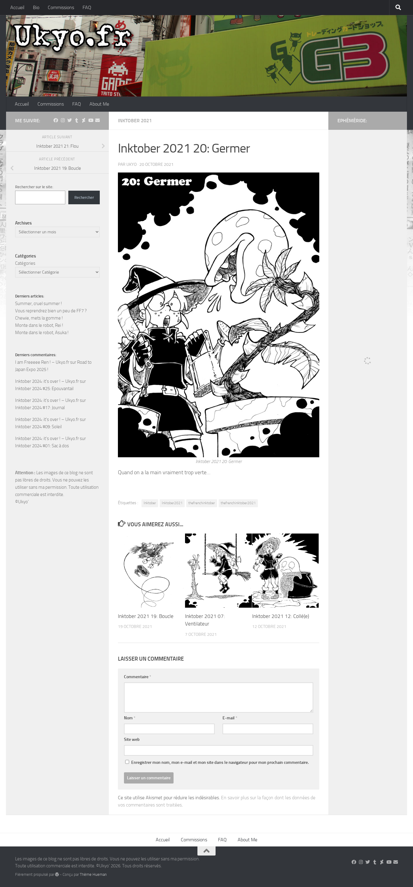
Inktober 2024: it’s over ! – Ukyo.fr (47, 381)
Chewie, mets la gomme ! (39, 318)
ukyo (131, 164)
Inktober (150, 503)
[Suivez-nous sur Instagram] (62, 120)
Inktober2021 (172, 503)
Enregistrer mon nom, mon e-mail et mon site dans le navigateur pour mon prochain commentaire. (220, 762)
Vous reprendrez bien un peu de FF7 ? (51, 311)
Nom (129, 718)
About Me (99, 104)
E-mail (230, 718)
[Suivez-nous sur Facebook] (56, 120)
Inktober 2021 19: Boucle (146, 616)
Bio (36, 7)
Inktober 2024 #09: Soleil (38, 426)
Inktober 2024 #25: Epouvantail (44, 388)
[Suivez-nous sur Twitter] (69, 120)
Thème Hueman (93, 874)
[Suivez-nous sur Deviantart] (83, 120)
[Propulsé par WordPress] (57, 874)
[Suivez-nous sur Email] (97, 120)
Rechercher (84, 197)
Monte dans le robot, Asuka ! (42, 332)
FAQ (87, 7)
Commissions (61, 7)
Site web (132, 739)
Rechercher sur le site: (34, 187)
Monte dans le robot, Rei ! (39, 325)
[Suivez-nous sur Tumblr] (76, 120)
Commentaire (137, 676)
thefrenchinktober (201, 503)
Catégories (25, 263)
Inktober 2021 (135, 120)
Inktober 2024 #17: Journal (40, 407)
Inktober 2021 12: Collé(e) (280, 616)
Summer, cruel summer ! (38, 303)
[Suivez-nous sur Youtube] (90, 120)
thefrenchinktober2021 (238, 503)
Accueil (17, 7)
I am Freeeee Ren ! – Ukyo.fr (42, 362)
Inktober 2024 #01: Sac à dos (42, 445)
